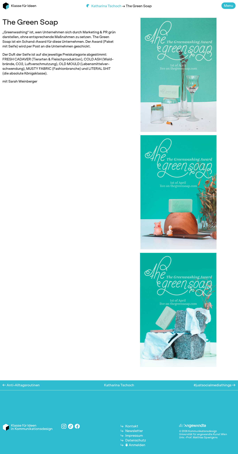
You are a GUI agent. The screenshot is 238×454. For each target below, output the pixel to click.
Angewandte (192, 426)
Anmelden (137, 445)
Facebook (77, 426)
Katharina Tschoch (106, 6)
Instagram (63, 426)
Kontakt (131, 426)
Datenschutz (135, 440)
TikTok (70, 426)
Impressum (134, 435)
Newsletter (134, 431)
